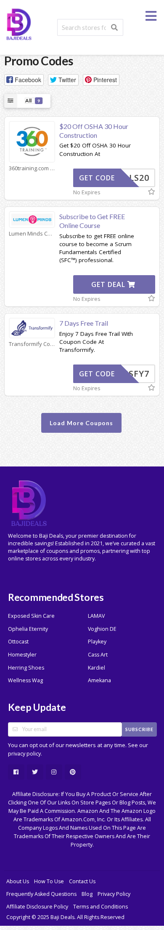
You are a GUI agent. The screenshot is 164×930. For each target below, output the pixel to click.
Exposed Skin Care (31, 615)
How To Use (49, 881)
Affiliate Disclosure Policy (37, 906)
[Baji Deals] (19, 23)
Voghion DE (102, 629)
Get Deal (109, 284)
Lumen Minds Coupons (32, 233)
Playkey (97, 641)
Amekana (99, 680)
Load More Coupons (81, 422)
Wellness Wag (25, 680)
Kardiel (96, 667)
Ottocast (18, 641)
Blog (87, 894)
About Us (17, 881)
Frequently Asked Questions (41, 894)
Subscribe (139, 729)
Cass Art (98, 654)
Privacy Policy (114, 894)
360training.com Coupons (32, 168)
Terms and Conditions (100, 906)
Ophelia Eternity (28, 629)
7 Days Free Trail (83, 323)
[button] (24, 80)
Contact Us (82, 881)
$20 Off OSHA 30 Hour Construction (93, 130)
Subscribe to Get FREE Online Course (92, 220)
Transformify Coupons (32, 344)
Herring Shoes (26, 667)
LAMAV (96, 615)
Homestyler (22, 654)
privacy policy (24, 753)
